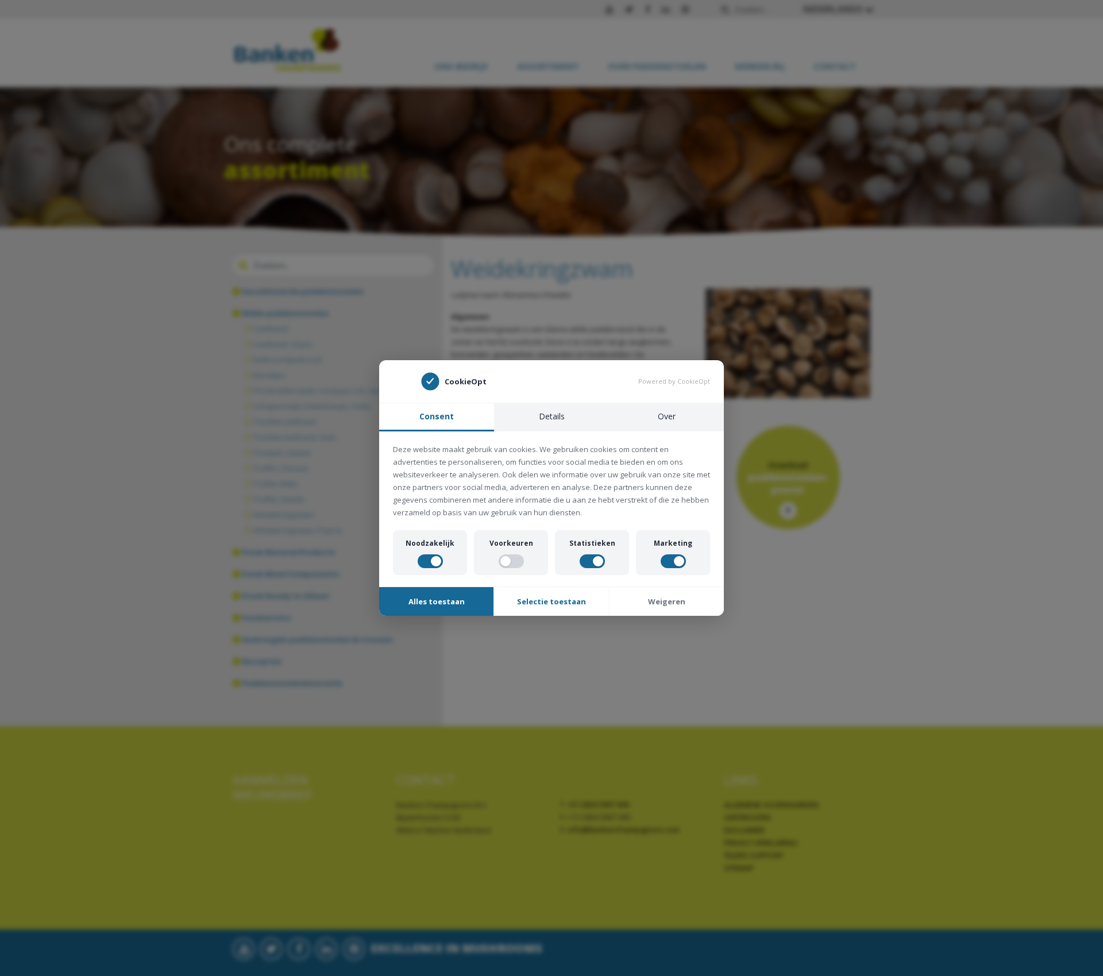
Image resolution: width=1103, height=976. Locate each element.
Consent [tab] (436, 416)
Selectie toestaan (551, 601)
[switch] (430, 561)
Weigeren (666, 601)
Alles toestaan (436, 601)
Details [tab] (552, 416)
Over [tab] (667, 416)
